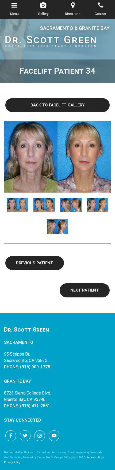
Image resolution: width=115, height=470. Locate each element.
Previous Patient (34, 263)
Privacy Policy (12, 462)
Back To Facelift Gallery (57, 105)
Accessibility (95, 457)
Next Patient (84, 290)
